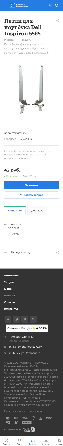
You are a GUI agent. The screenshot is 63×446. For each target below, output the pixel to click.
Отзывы (9, 302)
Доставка (37, 210)
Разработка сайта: (12, 430)
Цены (8, 288)
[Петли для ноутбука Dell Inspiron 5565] (31, 89)
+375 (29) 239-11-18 (21, 337)
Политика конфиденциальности (23, 411)
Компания (11, 275)
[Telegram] (24, 319)
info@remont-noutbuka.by (25, 346)
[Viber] (33, 319)
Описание (15, 210)
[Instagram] (16, 319)
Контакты (11, 308)
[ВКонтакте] (8, 319)
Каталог (10, 295)
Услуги (9, 282)
